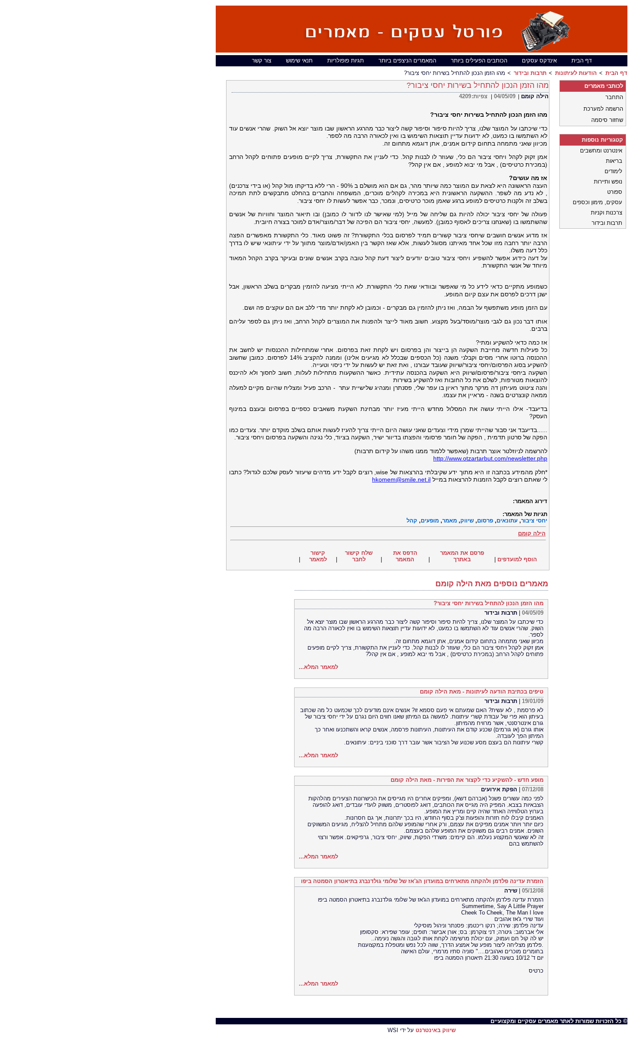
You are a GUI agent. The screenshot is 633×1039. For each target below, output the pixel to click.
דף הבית (581, 60)
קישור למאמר (318, 556)
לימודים (613, 171)
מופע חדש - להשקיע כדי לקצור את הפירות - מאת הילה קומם (467, 780)
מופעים (430, 520)
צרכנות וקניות (606, 212)
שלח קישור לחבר (358, 556)
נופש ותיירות (608, 181)
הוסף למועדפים (517, 559)
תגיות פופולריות (345, 60)
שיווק (467, 520)
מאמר (449, 520)
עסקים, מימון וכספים (597, 202)
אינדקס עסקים (539, 60)
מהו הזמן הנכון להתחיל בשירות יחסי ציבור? (488, 603)
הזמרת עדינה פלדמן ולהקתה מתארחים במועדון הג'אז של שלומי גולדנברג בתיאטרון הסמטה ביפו (422, 881)
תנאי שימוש (299, 60)
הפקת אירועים (499, 789)
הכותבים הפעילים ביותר (479, 60)
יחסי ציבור (534, 520)
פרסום (485, 520)
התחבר (614, 97)
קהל (411, 520)
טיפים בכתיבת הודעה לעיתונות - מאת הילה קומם (481, 691)
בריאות (614, 161)
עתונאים (507, 520)
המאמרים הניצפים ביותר (407, 60)
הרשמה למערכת (603, 109)
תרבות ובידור (530, 73)
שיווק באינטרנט (436, 1030)
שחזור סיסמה (607, 120)
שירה (510, 890)
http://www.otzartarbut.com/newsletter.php (490, 458)
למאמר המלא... (318, 667)
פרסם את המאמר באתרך (462, 556)
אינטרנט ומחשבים (601, 150)
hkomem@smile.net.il (401, 479)
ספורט (614, 192)
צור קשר (261, 60)
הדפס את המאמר (405, 556)
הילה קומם (535, 96)
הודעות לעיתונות (576, 73)
